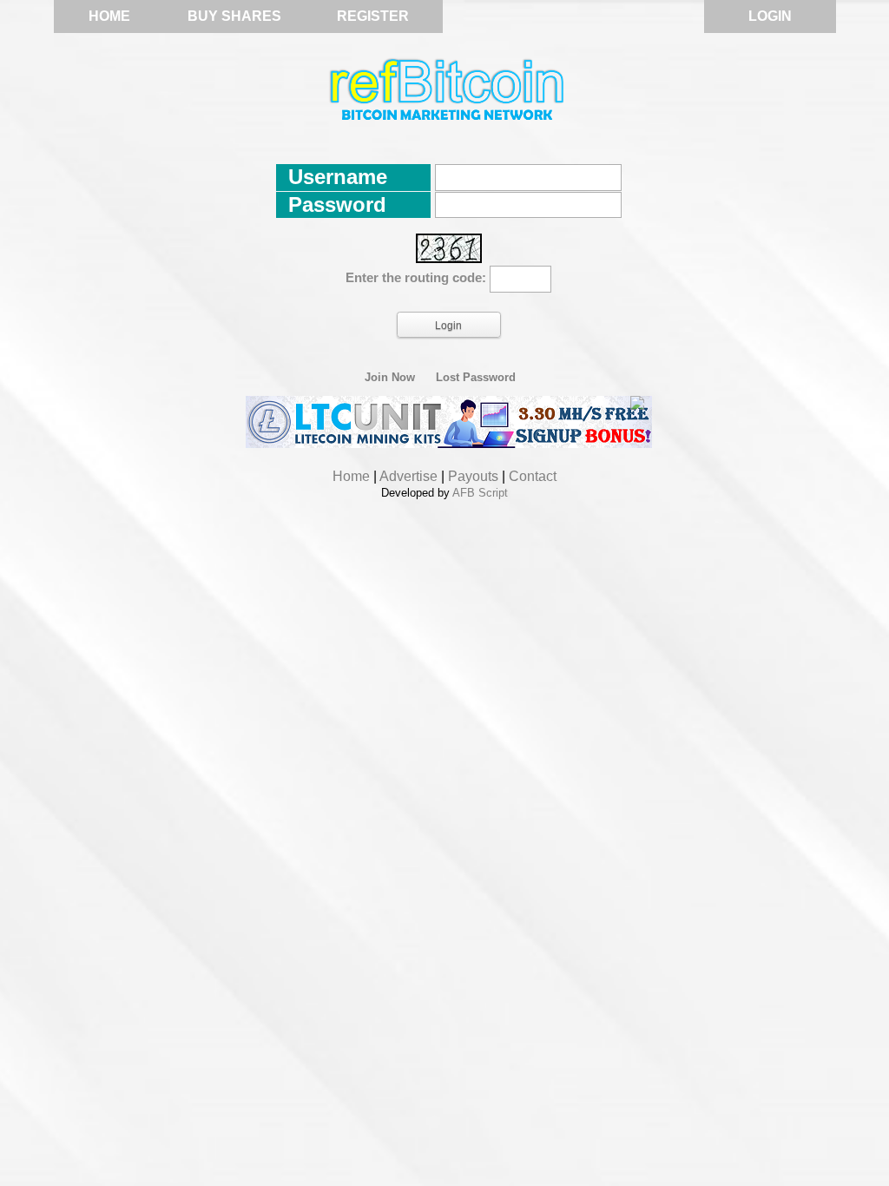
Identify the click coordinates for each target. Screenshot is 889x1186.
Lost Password (476, 378)
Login (770, 16)
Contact (532, 476)
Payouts (473, 476)
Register (373, 16)
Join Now (390, 378)
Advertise (408, 476)
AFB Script (480, 492)
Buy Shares (234, 16)
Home (109, 16)
